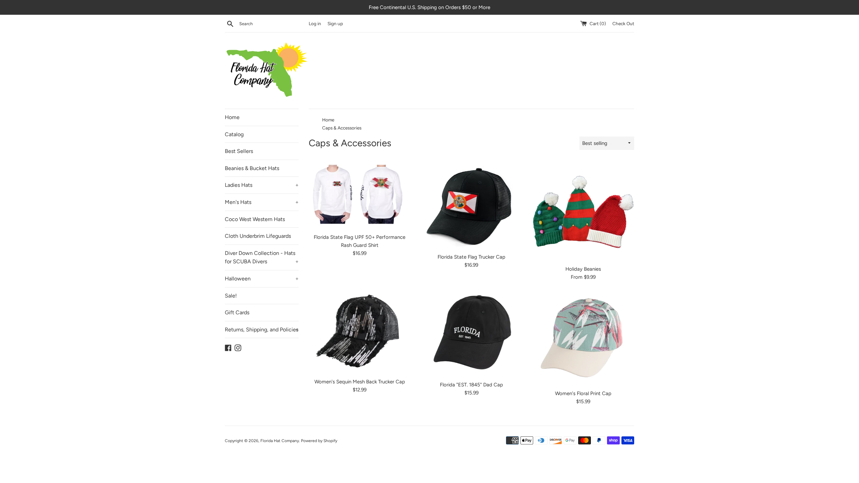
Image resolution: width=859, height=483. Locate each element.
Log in (315, 23)
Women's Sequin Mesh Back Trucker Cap (359, 382)
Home (232, 117)
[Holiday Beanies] (583, 211)
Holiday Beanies (583, 269)
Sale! (231, 295)
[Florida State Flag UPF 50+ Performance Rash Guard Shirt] (359, 195)
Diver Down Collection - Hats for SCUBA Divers (262, 257)
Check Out (623, 23)
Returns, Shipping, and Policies (262, 329)
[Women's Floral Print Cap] (583, 338)
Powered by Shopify (319, 440)
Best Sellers (239, 151)
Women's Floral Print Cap (583, 393)
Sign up (335, 23)
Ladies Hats (262, 185)
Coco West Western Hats (255, 219)
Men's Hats (262, 202)
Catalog (234, 134)
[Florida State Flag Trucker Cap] (471, 205)
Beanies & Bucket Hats (252, 168)
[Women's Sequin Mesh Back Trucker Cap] (359, 332)
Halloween (262, 278)
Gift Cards (237, 312)
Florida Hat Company (279, 440)
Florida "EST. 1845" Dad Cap (471, 385)
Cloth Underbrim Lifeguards (258, 236)
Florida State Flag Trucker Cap (471, 257)
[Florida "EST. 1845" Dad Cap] (471, 334)
